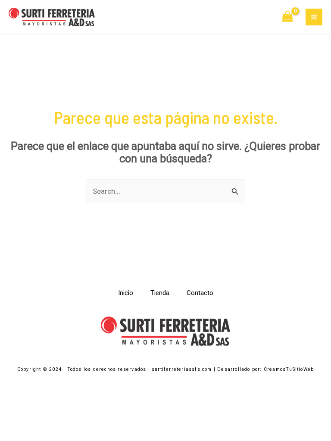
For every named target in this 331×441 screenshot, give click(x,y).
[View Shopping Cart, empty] (287, 17)
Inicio (125, 293)
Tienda (159, 293)
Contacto (200, 293)
